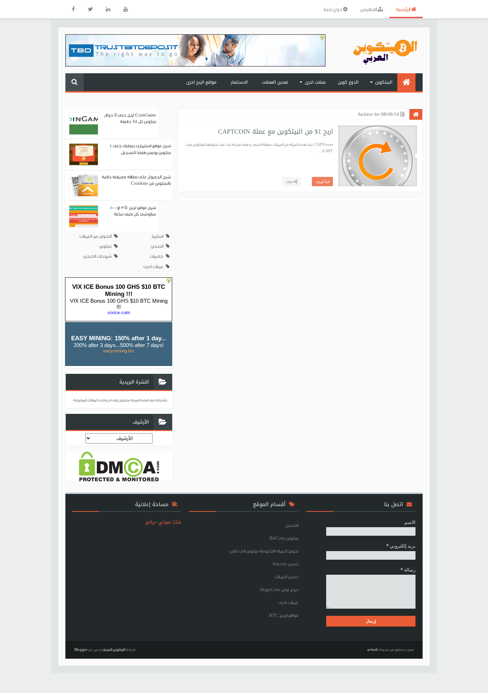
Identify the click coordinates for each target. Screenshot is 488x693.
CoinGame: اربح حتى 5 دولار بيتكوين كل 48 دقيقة (130, 118)
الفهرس (369, 9)
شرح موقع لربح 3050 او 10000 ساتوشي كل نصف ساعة (133, 210)
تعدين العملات (275, 82)
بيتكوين (105, 246)
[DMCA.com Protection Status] (119, 466)
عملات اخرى (315, 82)
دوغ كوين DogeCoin (279, 589)
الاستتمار (239, 82)
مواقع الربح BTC (283, 615)
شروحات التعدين (97, 256)
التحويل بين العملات (95, 236)
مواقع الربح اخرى (201, 82)
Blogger (81, 649)
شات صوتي (169, 522)
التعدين (157, 246)
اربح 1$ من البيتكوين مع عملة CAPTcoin (275, 131)
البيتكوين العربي (114, 649)
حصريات (156, 256)
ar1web (372, 649)
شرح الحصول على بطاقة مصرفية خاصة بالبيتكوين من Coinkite (136, 180)
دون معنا (333, 9)
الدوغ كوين (348, 82)
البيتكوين (383, 82)
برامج (150, 522)
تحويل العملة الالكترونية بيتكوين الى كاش (264, 551)
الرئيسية (403, 9)
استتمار (157, 236)
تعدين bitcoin (285, 563)
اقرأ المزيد (322, 181)
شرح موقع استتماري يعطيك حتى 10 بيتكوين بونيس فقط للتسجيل (140, 148)
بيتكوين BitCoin (283, 538)
